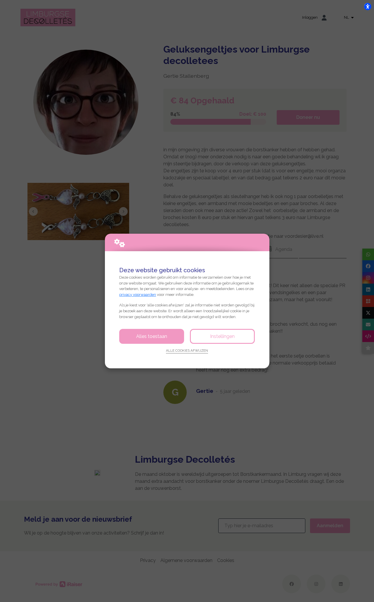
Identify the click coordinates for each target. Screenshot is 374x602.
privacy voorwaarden (137, 294)
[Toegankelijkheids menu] (367, 6)
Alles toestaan (151, 336)
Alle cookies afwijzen (187, 350)
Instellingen (222, 336)
